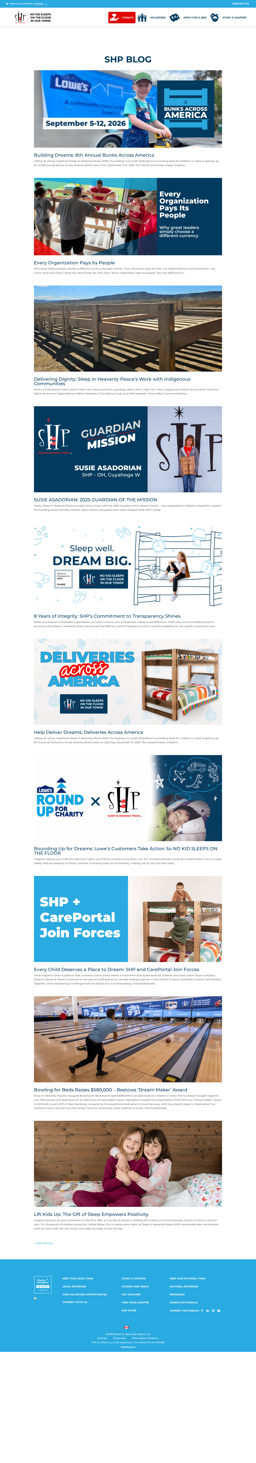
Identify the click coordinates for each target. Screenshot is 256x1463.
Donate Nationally (184, 1302)
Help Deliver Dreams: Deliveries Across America (88, 732)
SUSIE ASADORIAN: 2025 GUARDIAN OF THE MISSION (95, 500)
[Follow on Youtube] (219, 1310)
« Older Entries (43, 1243)
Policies (102, 1338)
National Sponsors (184, 1286)
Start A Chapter (133, 1278)
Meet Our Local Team (78, 1278)
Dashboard (128, 1347)
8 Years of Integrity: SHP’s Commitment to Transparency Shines (107, 616)
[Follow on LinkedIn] (207, 1310)
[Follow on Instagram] (213, 1310)
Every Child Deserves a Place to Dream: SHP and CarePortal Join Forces (116, 969)
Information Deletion (145, 1338)
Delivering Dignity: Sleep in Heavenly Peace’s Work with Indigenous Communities (112, 381)
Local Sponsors (74, 1286)
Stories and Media (135, 1286)
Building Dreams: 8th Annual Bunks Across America (94, 155)
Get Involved (131, 1294)
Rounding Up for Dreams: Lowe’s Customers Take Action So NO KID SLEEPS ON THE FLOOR (125, 851)
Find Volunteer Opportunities (85, 1294)
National (39, 4)
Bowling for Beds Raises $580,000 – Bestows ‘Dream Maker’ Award (110, 1090)
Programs (177, 1294)
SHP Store (129, 1310)
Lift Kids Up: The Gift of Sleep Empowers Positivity (91, 1214)
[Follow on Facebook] (202, 1310)
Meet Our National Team (187, 1278)
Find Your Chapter (135, 1302)
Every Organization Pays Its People (74, 263)
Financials (119, 1338)
